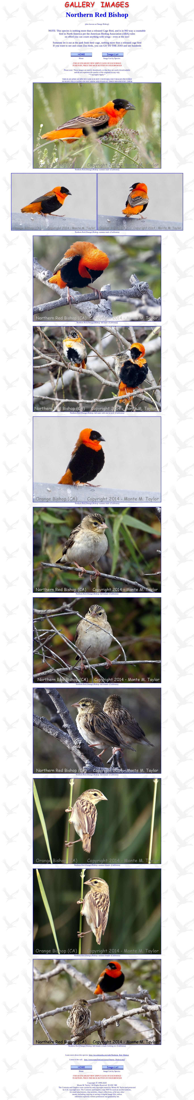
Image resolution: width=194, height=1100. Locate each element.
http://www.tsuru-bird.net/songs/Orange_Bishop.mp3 (104, 1059)
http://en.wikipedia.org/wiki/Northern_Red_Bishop (109, 1055)
